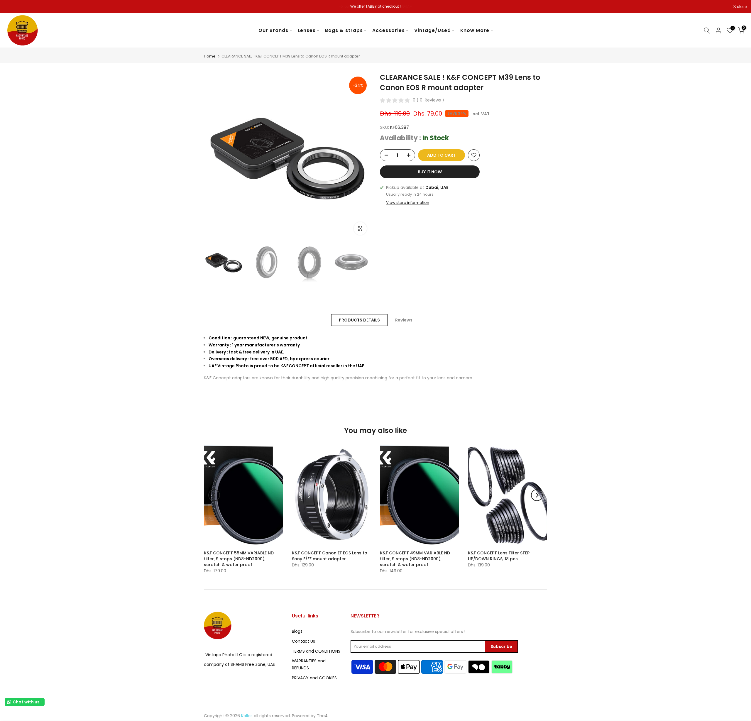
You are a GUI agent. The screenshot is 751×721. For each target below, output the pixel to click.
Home (210, 56)
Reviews (403, 320)
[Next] (537, 495)
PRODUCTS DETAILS (359, 320)
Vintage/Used (432, 30)
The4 (322, 716)
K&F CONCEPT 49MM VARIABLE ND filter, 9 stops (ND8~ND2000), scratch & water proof (415, 559)
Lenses (307, 30)
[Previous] (214, 495)
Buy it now (430, 172)
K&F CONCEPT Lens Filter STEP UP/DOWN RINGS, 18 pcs (499, 556)
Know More (474, 30)
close (12, 7)
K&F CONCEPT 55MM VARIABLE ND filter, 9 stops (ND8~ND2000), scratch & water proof (239, 559)
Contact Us (303, 641)
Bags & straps (344, 30)
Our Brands (273, 30)
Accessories (388, 30)
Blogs (297, 631)
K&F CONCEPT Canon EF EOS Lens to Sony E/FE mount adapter (329, 556)
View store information (407, 202)
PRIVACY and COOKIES (314, 678)
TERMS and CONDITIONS (316, 651)
